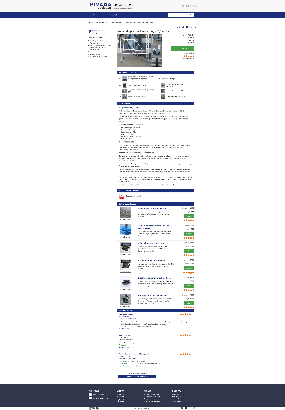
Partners (121, 396)
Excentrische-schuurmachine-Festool (155, 278)
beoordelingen (188, 58)
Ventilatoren (94, 52)
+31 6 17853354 (98, 394)
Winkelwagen (97, 31)
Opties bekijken (188, 53)
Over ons (125, 15)
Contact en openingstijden (109, 15)
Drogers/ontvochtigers (98, 47)
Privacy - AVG (178, 396)
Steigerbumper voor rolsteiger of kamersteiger (153, 227)
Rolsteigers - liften (102, 22)
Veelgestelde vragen (153, 394)
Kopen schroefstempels (98, 56)
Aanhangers (94, 43)
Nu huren (182, 49)
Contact (176, 394)
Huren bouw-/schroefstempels (100, 45)
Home (95, 15)
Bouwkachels (94, 50)
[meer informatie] (125, 212)
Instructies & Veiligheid (153, 396)
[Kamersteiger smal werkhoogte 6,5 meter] (134, 50)
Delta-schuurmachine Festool (151, 243)
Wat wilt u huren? (96, 37)
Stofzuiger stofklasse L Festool (152, 295)
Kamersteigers (116, 22)
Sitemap (121, 401)
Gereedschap (95, 54)
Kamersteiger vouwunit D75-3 (151, 208)
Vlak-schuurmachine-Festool (151, 260)
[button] (119, 50)
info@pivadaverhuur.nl (100, 398)
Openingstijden (123, 399)
